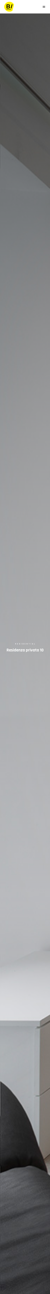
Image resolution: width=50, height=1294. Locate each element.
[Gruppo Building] (9, 6)
